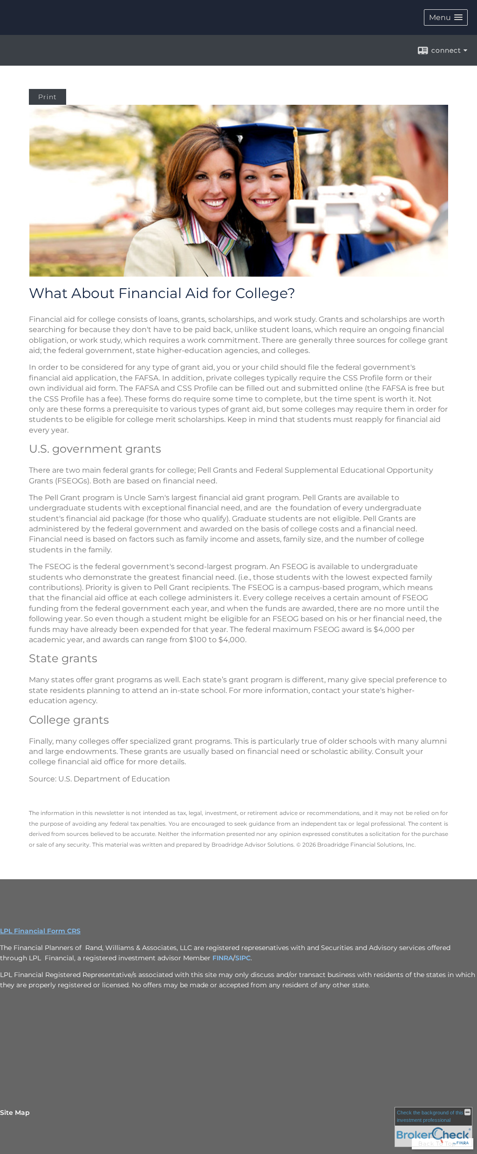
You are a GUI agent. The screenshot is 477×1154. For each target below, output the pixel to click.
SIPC (243, 958)
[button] (446, 17)
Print (47, 97)
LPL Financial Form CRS (40, 931)
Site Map (15, 1112)
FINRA (222, 958)
